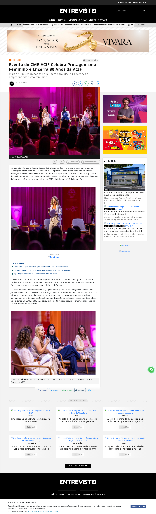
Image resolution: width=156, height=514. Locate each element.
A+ (62, 162)
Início (52, 20)
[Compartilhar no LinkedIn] (98, 83)
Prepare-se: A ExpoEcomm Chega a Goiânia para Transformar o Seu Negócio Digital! (81, 25)
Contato (102, 20)
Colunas (62, 20)
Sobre (62, 494)
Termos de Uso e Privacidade (81, 494)
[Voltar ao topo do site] (153, 308)
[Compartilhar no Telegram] (92, 83)
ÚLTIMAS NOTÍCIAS (78, 20)
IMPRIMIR (73, 162)
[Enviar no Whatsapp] (86, 83)
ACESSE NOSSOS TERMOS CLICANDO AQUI (43, 511)
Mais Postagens (77, 465)
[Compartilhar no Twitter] (80, 83)
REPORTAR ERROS (91, 162)
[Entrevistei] (78, 10)
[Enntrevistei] (125, 251)
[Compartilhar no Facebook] (74, 83)
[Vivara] (78, 41)
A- (54, 162)
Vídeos (92, 20)
